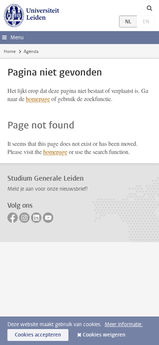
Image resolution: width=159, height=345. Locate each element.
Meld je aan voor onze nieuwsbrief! (47, 188)
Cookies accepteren (38, 334)
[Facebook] (12, 217)
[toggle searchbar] (149, 8)
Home (10, 51)
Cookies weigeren (104, 334)
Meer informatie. (124, 324)
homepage (38, 99)
